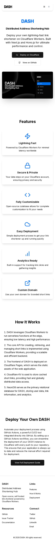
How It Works (35, 493)
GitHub (5, 514)
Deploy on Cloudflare (29, 55)
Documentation (8, 522)
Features (33, 489)
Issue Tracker (8, 518)
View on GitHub (30, 62)
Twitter (32, 514)
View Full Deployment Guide (27, 463)
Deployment (35, 498)
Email (32, 526)
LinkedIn (33, 522)
